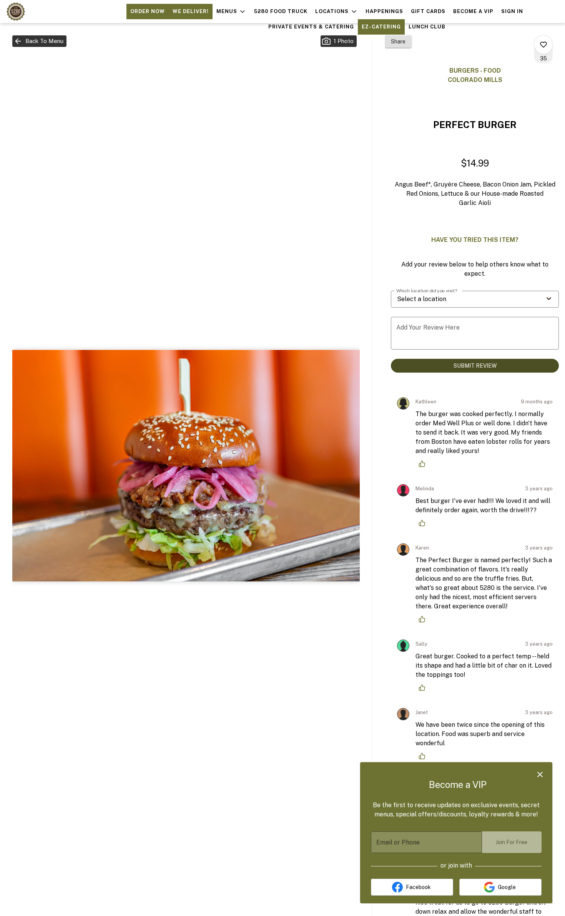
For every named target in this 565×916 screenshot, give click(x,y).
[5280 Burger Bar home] (40, 11)
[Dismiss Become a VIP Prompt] (540, 774)
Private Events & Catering (311, 27)
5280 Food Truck (280, 11)
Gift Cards (428, 11)
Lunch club (427, 27)
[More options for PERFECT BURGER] (543, 44)
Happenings (384, 11)
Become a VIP (473, 11)
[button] (231, 11)
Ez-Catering (381, 27)
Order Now (147, 11)
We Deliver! (191, 11)
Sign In (512, 11)
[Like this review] (423, 464)
